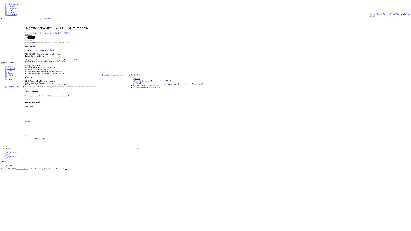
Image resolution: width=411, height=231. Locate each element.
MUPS (10, 10)
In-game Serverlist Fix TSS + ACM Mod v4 (57, 33)
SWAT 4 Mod (12, 8)
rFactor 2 (138, 83)
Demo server (9, 156)
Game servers (12, 4)
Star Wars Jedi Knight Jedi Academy (147, 87)
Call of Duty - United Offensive (146, 81)
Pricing (7, 154)
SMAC (10, 71)
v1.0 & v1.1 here (47, 50)
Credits (9, 79)
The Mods (28, 33)
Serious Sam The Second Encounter (147, 85)
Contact (10, 12)
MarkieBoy (33, 42)
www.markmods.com (22, 169)
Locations (11, 6)
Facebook (8, 165)
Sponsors (10, 75)
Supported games (11, 152)
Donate (10, 73)
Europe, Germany (190, 84)
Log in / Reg (12, 15)
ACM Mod (11, 69)
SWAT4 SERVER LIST (15, 87)
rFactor (137, 79)
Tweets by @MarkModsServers (113, 75)
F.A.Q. (9, 77)
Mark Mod (11, 66)
